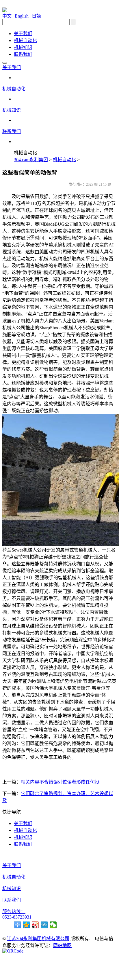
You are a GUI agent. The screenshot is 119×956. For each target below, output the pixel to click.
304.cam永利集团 (31, 159)
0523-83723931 (16, 917)
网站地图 (62, 945)
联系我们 (23, 54)
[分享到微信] (53, 924)
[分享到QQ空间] (26, 924)
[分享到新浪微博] (35, 924)
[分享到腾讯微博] (44, 924)
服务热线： (13, 911)
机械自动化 (25, 40)
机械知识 (23, 47)
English (22, 16)
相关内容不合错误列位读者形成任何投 (60, 782)
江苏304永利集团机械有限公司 (38, 938)
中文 (7, 16)
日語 (36, 16)
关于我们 (23, 33)
